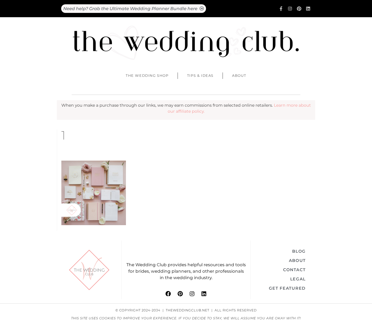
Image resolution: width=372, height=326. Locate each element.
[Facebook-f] (280, 8)
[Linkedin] (308, 8)
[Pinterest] (299, 8)
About (239, 76)
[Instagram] (289, 8)
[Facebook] (168, 293)
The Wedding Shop (147, 76)
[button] (299, 251)
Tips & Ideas (200, 76)
